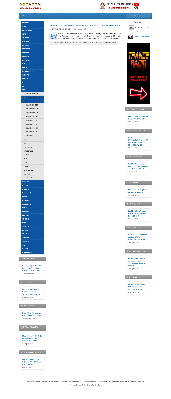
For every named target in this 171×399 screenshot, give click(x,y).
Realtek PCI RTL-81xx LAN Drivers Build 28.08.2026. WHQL (137, 286)
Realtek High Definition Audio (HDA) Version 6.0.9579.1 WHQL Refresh (32, 268)
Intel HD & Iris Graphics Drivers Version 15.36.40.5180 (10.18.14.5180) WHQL (85, 25)
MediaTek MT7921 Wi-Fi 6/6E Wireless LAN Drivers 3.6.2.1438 (32, 338)
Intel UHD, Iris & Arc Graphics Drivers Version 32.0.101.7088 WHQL (138, 166)
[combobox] (139, 15)
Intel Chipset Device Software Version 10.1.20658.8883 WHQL (31, 291)
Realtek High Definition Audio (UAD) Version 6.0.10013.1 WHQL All (137, 237)
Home (23, 16)
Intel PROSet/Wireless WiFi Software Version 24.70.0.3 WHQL (137, 213)
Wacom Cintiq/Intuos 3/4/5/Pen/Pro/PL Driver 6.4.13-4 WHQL (32, 362)
